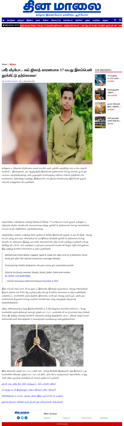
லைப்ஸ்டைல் (68, 20)
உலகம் (38, 20)
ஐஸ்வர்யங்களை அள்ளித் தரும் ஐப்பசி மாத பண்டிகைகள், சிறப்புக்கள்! (32, 401)
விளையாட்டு (56, 20)
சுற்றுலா (105, 20)
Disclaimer (104, 418)
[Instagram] (25, 418)
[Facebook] (18, 418)
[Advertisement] (62, 45)
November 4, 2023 (50, 281)
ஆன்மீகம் (78, 20)
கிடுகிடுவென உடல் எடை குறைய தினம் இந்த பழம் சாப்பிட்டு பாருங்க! (32, 395)
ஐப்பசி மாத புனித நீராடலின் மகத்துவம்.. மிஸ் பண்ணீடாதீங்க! (29, 383)
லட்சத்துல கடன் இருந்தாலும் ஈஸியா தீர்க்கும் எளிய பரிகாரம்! (29, 389)
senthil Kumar (11, 81)
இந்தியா (30, 20)
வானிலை (96, 20)
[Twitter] (22, 418)
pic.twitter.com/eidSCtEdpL (18, 275)
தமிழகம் (21, 20)
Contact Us (66, 418)
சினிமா (45, 20)
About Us (47, 418)
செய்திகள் (11, 20)
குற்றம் (87, 20)
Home (4, 64)
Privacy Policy (86, 418)
